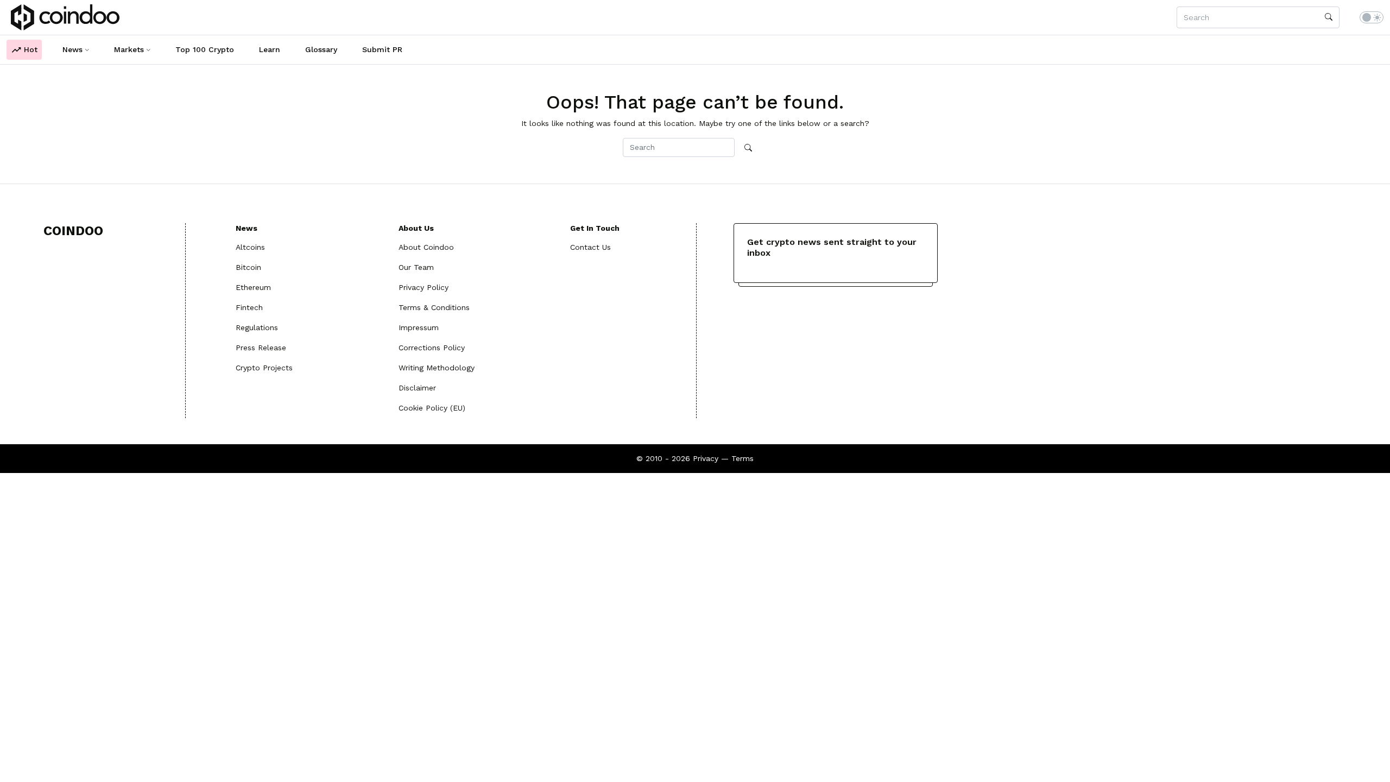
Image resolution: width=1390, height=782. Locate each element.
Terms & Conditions (434, 307)
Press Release (261, 347)
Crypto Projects (264, 367)
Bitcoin (248, 267)
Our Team (416, 267)
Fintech (249, 307)
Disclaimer (417, 387)
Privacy (705, 458)
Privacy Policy (423, 287)
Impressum (419, 327)
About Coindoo (426, 247)
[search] (1329, 17)
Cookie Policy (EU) (432, 407)
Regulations (257, 327)
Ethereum (253, 287)
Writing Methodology (437, 367)
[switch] (1371, 17)
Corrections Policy (432, 347)
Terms (742, 458)
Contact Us (590, 247)
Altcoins (250, 247)
